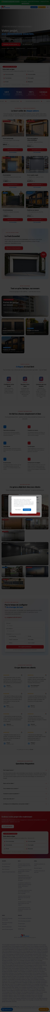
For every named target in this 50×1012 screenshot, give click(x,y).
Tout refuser (18, 509)
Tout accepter (27, 509)
